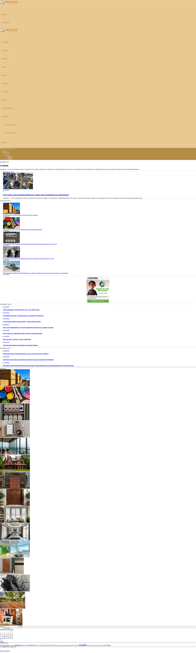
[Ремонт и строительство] (9, 5)
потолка (50, 645)
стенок (92, 645)
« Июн (2, 641)
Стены (5, 50)
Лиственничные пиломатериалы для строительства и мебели (20, 215)
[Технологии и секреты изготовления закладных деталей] (15, 591)
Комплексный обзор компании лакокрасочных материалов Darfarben (22, 229)
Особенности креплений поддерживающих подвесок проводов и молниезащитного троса (28, 258)
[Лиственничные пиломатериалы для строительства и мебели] (11, 213)
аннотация (3, 645)
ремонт (77, 645)
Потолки (6, 91)
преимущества (71, 645)
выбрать (18, 645)
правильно (64, 645)
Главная (2, 161)
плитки (41, 645)
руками (82, 645)
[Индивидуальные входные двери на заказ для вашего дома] (12, 574)
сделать (89, 645)
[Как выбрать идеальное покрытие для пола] (12, 608)
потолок (55, 645)
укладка (96, 645)
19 (4, 636)
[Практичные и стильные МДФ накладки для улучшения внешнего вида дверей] (15, 505)
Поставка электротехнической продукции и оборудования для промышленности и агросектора (30, 244)
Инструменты (8, 108)
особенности (31, 645)
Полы (5, 75)
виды (10, 645)
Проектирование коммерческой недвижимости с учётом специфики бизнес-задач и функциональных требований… (36, 273)
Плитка (5, 83)
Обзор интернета (11, 133)
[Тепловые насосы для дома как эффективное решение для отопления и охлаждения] (15, 437)
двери (22, 645)
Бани (5, 100)
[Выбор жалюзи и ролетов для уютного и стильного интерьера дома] (15, 522)
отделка (37, 645)
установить (101, 645)
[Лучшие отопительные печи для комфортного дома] (11, 625)
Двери (5, 58)
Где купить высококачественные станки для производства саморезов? (36, 195)
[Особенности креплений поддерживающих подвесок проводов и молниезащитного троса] (11, 257)
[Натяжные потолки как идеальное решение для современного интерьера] (15, 556)
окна (25, 645)
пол (44, 645)
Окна (4, 67)
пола (46, 645)
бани (7, 645)
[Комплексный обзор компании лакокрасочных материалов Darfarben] (11, 228)
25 (3, 638)
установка (107, 645)
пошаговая (60, 645)
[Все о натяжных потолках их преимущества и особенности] (15, 539)
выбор (13, 645)
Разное (5, 116)
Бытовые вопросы (11, 124)
